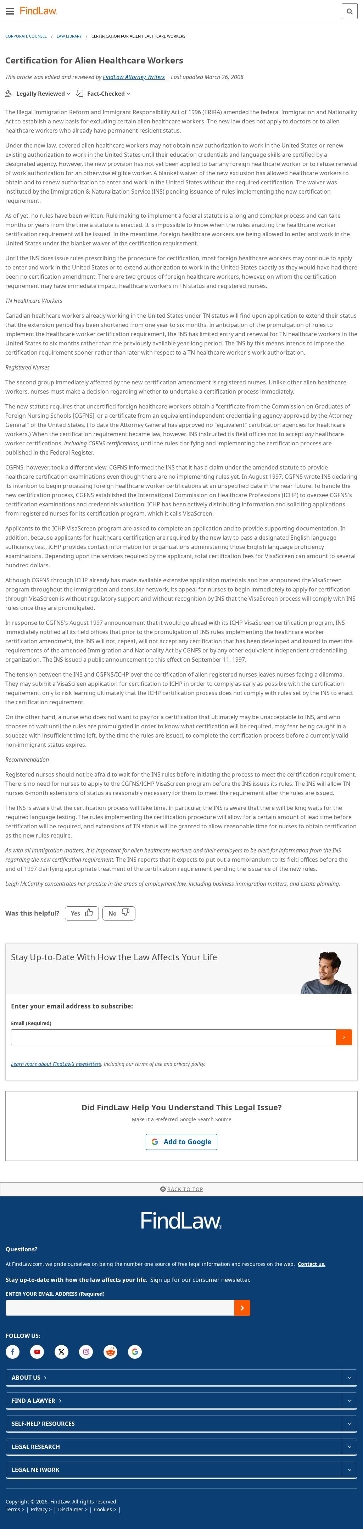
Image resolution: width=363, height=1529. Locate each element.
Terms (13, 1509)
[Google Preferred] (135, 1352)
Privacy (39, 1509)
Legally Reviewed (40, 94)
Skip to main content (182, 8)
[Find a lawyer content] (349, 1400)
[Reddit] (110, 1352)
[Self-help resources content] (349, 1423)
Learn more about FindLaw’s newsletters (56, 1064)
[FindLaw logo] (41, 11)
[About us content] (349, 1377)
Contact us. (311, 1264)
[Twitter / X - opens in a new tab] (61, 1352)
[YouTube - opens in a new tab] (37, 1352)
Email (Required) (31, 1023)
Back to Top (185, 1189)
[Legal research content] (349, 1447)
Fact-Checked (106, 94)
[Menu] (10, 11)
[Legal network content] (349, 1470)
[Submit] (344, 1037)
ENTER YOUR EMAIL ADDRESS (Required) (55, 1293)
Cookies (103, 1509)
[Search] (350, 11)
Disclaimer (70, 1509)
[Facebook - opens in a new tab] (12, 1352)
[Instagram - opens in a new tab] (86, 1352)
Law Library (69, 36)
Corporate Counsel (26, 36)
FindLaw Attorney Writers (134, 77)
